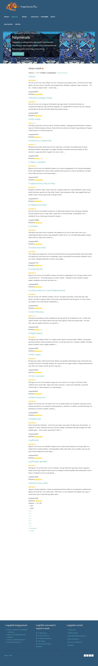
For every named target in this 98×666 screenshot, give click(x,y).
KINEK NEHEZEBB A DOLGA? (77, 636)
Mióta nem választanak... (75, 642)
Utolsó (32, 531)
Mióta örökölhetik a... (74, 639)
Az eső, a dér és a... (44, 635)
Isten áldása (41, 641)
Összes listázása (63, 73)
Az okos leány (72, 630)
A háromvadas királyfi (44, 644)
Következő (33, 528)
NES (10, 655)
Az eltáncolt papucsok (44, 638)
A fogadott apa (42, 633)
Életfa (6, 655)
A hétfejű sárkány (73, 633)
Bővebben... (39, 646)
